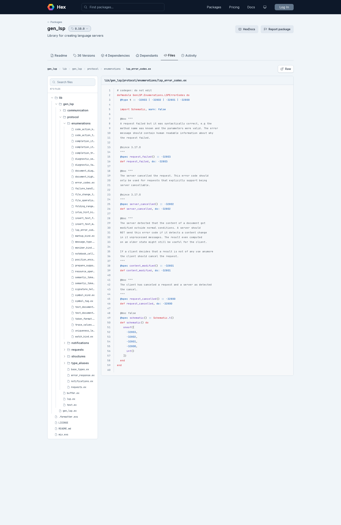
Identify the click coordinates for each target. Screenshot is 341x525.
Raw (288, 68)
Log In (284, 7)
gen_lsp (56, 28)
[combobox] (123, 7)
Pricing (234, 7)
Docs (251, 7)
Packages (214, 7)
